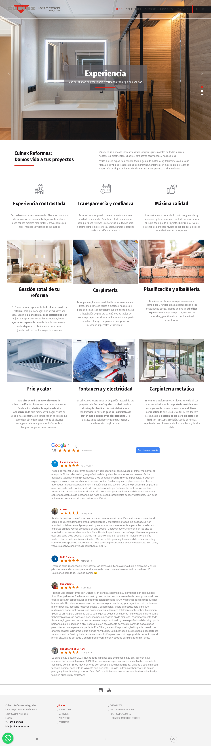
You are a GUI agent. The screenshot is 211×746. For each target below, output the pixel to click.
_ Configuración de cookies (125, 718)
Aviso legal (116, 705)
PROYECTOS (166, 9)
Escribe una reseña (148, 450)
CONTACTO (182, 9)
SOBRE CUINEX (133, 9)
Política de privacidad (122, 709)
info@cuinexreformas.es (17, 726)
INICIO (119, 9)
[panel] (37, 739)
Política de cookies (120, 713)
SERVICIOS (150, 9)
